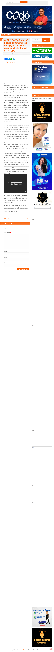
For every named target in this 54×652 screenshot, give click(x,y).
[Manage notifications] (51, 649)
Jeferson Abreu (16, 54)
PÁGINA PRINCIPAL (7, 35)
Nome (6, 251)
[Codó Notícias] (27, 19)
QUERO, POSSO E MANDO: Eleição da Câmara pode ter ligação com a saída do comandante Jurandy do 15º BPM (16, 45)
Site (5, 263)
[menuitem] (7, 35)
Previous (6, 218)
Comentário (7, 232)
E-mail (6, 257)
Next (28, 218)
